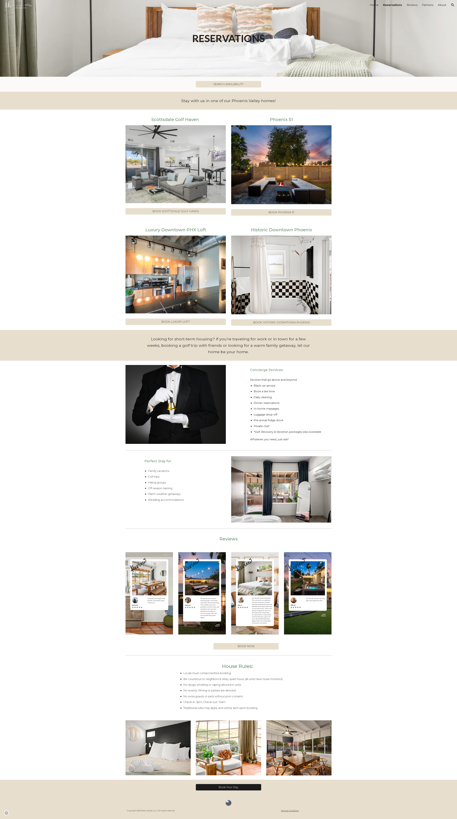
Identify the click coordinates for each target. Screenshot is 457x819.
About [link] (442, 5)
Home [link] (374, 5)
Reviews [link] (412, 5)
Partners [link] (427, 5)
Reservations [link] (392, 5)
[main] (228, 38)
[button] (452, 5)
